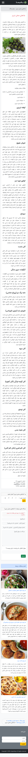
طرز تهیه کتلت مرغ (22, 661)
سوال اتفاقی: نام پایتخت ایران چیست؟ (16, 548)
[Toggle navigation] (3, 2)
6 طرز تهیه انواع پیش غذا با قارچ (19, 697)
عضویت (23, 744)
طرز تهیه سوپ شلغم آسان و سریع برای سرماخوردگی (14, 622)
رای (24, 501)
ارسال (23, 556)
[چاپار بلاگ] (21, 2)
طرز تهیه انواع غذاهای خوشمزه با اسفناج (17, 590)
